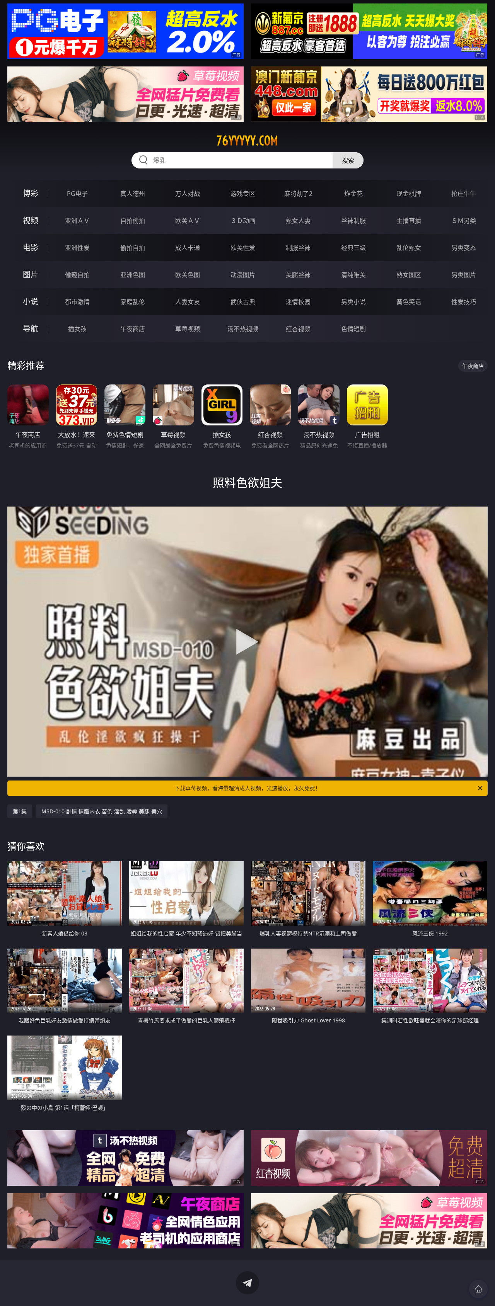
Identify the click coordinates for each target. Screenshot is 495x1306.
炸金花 (353, 193)
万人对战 (187, 193)
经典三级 (353, 247)
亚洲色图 (132, 274)
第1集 (20, 811)
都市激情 (77, 302)
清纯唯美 (353, 274)
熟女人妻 (298, 220)
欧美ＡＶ (187, 220)
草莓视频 (187, 329)
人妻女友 (187, 302)
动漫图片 (242, 274)
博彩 (30, 193)
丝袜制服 (353, 220)
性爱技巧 (463, 302)
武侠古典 (242, 302)
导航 (30, 328)
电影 (30, 247)
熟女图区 (408, 274)
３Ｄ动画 (242, 220)
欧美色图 (187, 274)
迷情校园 (298, 302)
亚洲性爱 (77, 247)
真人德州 (132, 193)
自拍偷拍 (132, 220)
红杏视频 (298, 329)
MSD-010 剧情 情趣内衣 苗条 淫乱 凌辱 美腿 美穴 (101, 811)
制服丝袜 (298, 247)
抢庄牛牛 (463, 193)
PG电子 (77, 193)
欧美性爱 (242, 247)
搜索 (348, 160)
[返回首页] (478, 1289)
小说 (30, 301)
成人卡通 (187, 247)
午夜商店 (132, 329)
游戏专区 (242, 193)
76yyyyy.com (247, 140)
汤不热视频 (242, 329)
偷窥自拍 (77, 274)
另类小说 (353, 302)
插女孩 (77, 329)
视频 (30, 220)
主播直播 (408, 220)
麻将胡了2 (298, 193)
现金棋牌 (408, 193)
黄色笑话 (408, 302)
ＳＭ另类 (463, 220)
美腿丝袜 (298, 274)
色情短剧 (353, 329)
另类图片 (463, 274)
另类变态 (463, 247)
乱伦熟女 (408, 247)
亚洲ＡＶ (77, 220)
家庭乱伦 (132, 302)
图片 (30, 274)
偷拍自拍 (132, 247)
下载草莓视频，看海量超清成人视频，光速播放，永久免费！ (247, 788)
